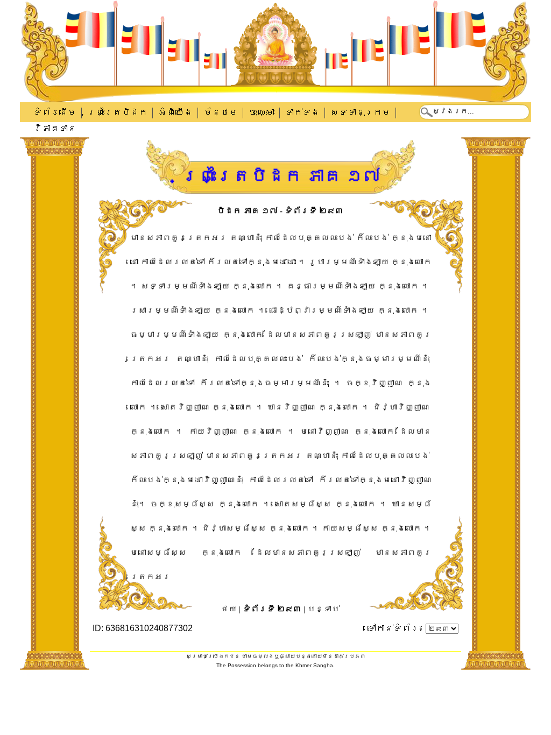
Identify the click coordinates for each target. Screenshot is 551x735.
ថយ (229, 609)
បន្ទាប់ (323, 609)
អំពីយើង (175, 112)
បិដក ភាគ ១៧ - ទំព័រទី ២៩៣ (280, 211)
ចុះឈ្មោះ (261, 112)
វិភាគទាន (54, 128)
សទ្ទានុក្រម (360, 112)
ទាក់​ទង (302, 112)
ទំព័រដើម (54, 112)
